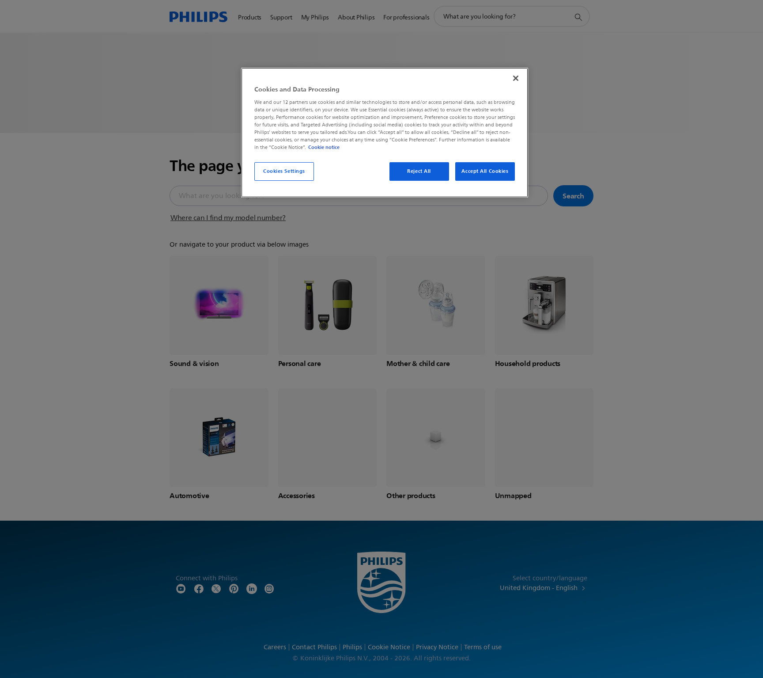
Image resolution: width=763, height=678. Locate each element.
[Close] (515, 78)
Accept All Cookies (484, 171)
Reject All (419, 171)
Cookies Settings (284, 171)
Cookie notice (324, 147)
